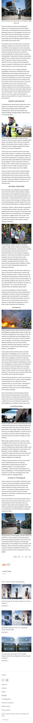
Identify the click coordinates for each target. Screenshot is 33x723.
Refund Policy (6, 706)
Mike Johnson (12, 69)
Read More (5, 605)
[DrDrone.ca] (16, 1)
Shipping (4, 695)
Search (4, 692)
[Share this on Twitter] (18, 557)
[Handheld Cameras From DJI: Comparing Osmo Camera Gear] (16, 617)
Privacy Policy (6, 710)
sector (8, 28)
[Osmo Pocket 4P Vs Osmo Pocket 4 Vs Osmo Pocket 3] (16, 591)
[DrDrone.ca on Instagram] (7, 680)
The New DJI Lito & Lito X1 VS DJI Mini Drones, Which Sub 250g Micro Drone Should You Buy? (16, 656)
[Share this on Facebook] (22, 557)
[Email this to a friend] (29, 557)
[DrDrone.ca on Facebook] (3, 680)
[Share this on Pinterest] (26, 557)
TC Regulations (6, 699)
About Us (4, 684)
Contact (4, 688)
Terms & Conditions (7, 703)
